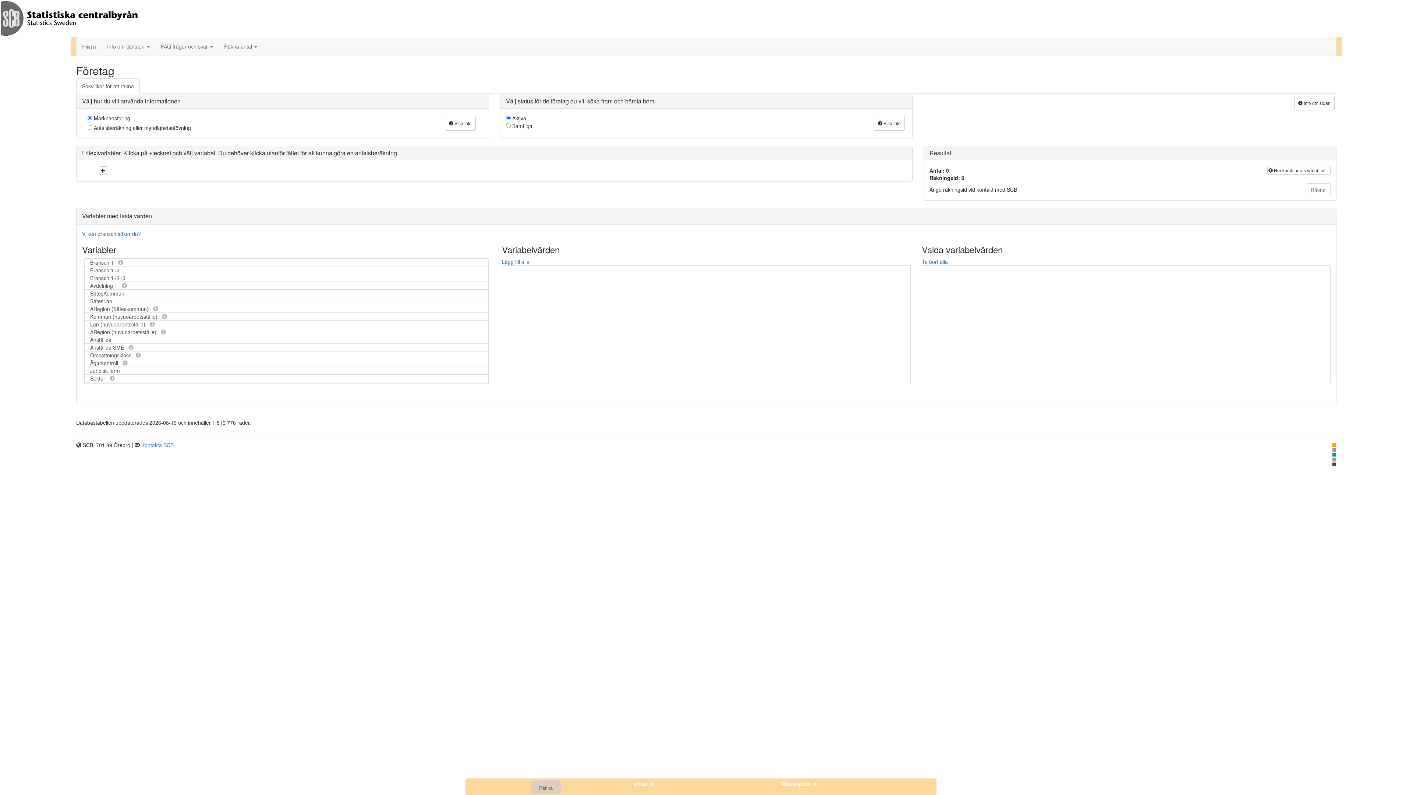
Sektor (98, 378)
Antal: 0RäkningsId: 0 (946, 174)
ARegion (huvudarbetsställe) (124, 332)
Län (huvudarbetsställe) (118, 324)
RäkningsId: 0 (798, 784)
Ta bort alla (935, 261)
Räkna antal (239, 46)
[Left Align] (103, 170)
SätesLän (101, 301)
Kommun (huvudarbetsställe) (124, 316)
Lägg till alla (516, 261)
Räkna (1318, 190)
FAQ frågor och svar (185, 46)
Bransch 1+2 (105, 270)
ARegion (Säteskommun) (120, 308)
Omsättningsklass (111, 355)
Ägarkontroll (105, 363)
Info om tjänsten (126, 46)
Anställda (100, 339)
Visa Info (462, 123)
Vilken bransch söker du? (111, 233)
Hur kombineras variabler (1299, 170)
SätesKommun (107, 293)
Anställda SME (107, 347)
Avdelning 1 (104, 285)
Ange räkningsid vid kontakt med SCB (973, 189)
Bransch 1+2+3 (107, 278)
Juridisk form (105, 370)
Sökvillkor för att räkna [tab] (108, 86)
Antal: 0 (643, 784)
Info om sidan (1317, 103)
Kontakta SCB (157, 445)
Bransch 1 (102, 262)
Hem (89, 46)
